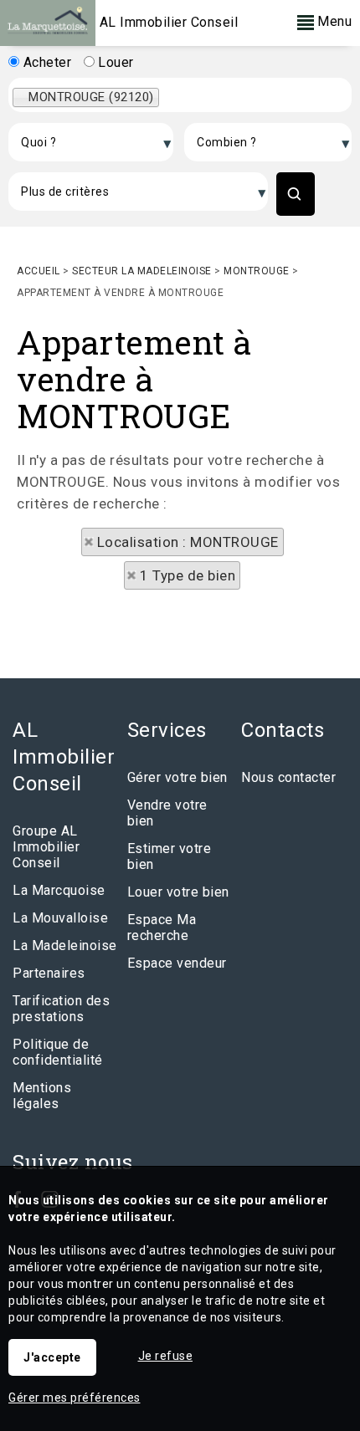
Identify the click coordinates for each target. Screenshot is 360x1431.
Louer (114, 62)
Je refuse (165, 1355)
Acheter (45, 62)
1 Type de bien (187, 575)
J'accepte (52, 1357)
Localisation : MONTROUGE (188, 542)
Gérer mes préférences (74, 1397)
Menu (333, 21)
